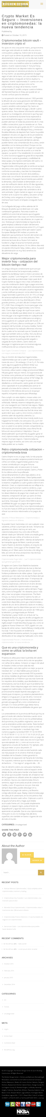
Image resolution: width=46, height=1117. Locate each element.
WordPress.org (9, 1050)
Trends (6, 1007)
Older (27, 855)
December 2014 (9, 984)
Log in (6, 1029)
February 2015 (9, 971)
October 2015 (8, 964)
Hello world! (22, 944)
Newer (36, 860)
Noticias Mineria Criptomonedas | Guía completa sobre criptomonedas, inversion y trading (22, 889)
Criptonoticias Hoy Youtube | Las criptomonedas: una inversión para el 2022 (21, 899)
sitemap (41, 1098)
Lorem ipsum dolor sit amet (27, 949)
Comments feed (9, 1043)
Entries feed (8, 1036)
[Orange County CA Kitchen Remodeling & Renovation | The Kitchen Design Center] (16, 3)
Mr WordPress (8, 944)
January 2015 (8, 977)
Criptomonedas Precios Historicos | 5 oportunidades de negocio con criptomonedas (22, 918)
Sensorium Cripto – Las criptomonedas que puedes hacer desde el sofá (21, 927)
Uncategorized (9, 1014)
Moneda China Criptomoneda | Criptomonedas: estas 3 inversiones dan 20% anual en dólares (22, 908)
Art (5, 1000)
